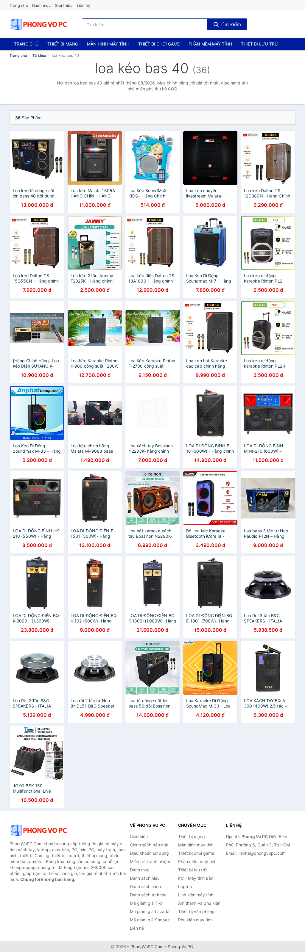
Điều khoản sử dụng (149, 853)
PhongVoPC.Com (147, 946)
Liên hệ (84, 5)
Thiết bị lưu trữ (259, 43)
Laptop (185, 886)
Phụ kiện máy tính (195, 919)
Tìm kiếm (230, 24)
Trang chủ (19, 5)
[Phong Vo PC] (39, 830)
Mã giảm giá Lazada (149, 911)
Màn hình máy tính (108, 43)
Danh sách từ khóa (148, 894)
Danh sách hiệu (145, 878)
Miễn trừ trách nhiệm (150, 861)
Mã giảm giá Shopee (150, 919)
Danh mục (41, 5)
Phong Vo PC (180, 946)
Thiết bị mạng (62, 43)
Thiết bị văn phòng (196, 911)
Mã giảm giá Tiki (146, 903)
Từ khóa (39, 55)
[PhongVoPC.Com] (39, 24)
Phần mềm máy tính (210, 43)
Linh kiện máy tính (195, 894)
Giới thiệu (64, 5)
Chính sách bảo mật (149, 844)
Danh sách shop (145, 886)
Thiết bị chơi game (159, 43)
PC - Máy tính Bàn (195, 878)
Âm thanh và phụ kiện (199, 903)
